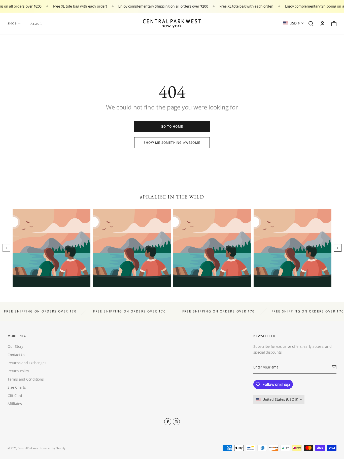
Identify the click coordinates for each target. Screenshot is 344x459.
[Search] (311, 23)
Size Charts (17, 387)
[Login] (322, 23)
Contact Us (16, 354)
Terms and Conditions (26, 379)
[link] (172, 126)
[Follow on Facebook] (167, 421)
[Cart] (333, 23)
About (36, 24)
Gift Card (15, 395)
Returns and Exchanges (27, 362)
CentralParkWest (28, 448)
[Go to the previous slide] (6, 248)
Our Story (15, 346)
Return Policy (18, 370)
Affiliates (15, 403)
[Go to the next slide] (337, 248)
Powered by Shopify (52, 448)
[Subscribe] (334, 367)
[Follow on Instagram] (176, 421)
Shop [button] (12, 23)
